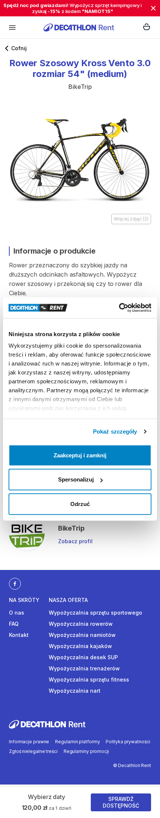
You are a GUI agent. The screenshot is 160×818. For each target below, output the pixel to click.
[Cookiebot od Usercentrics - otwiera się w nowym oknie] (118, 308)
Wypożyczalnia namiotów (82, 635)
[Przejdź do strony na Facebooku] (15, 583)
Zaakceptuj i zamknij (80, 455)
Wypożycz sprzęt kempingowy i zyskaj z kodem (72, 8)
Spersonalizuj (76, 479)
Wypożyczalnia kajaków (80, 646)
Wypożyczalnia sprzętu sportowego (95, 612)
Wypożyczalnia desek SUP (83, 657)
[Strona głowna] (79, 27)
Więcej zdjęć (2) (131, 219)
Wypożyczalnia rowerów (81, 624)
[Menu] (12, 27)
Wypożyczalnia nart (74, 690)
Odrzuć (80, 503)
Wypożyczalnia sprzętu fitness (89, 679)
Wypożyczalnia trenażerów (84, 668)
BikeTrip (80, 86)
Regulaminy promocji (86, 751)
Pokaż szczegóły (115, 431)
